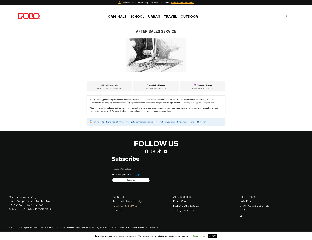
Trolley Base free (184, 210)
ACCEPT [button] (212, 236)
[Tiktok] (159, 151)
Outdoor (189, 16)
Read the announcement (182, 3)
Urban (154, 16)
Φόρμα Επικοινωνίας (22, 197)
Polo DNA (179, 201)
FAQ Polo (246, 201)
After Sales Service (125, 205)
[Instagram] (153, 151)
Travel (170, 16)
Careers (117, 210)
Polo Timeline (248, 196)
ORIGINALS (117, 16)
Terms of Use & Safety (127, 201)
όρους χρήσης (136, 175)
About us (119, 196)
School (137, 16)
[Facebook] (146, 151)
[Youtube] (165, 151)
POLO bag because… (186, 205)
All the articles (182, 196)
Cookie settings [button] (198, 236)
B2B (242, 210)
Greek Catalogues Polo (255, 205)
